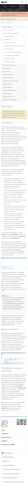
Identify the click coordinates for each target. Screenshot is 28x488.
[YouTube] (25, 423)
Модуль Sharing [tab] (7, 93)
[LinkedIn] (25, 420)
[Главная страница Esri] (4, 2)
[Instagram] (21, 423)
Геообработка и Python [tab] (9, 65)
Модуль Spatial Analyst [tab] (9, 96)
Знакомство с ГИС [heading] (6, 437)
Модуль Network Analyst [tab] (9, 90)
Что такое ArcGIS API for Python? (13, 52)
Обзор (5, 6)
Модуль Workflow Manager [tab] (10, 99)
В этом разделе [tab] (6, 122)
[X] (21, 420)
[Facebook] (18, 420)
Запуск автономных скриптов (11, 33)
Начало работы (10, 10)
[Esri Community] (18, 423)
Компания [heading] (4, 441)
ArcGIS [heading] (3, 430)
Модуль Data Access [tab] (8, 74)
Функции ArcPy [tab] (7, 68)
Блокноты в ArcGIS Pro (9, 42)
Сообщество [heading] (5, 433)
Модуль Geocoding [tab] (8, 77)
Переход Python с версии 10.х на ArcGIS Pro (15, 45)
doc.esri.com (12, 15)
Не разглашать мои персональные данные (13, 481)
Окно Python (7, 39)
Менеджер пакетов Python (12, 55)
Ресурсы (22, 6)
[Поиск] (22, 2)
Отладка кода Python (9, 36)
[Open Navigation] (26, 2)
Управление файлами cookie (10, 477)
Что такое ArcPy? (9, 49)
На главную (4, 10)
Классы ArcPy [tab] (6, 71)
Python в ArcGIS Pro (8, 30)
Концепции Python (9, 62)
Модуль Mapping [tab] (7, 84)
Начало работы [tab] (7, 27)
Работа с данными (10, 58)
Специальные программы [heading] (7, 444)
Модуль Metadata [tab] (7, 87)
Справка (17, 10)
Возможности (13, 6)
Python (2, 22)
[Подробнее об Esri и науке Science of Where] (4, 423)
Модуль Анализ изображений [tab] (10, 81)
